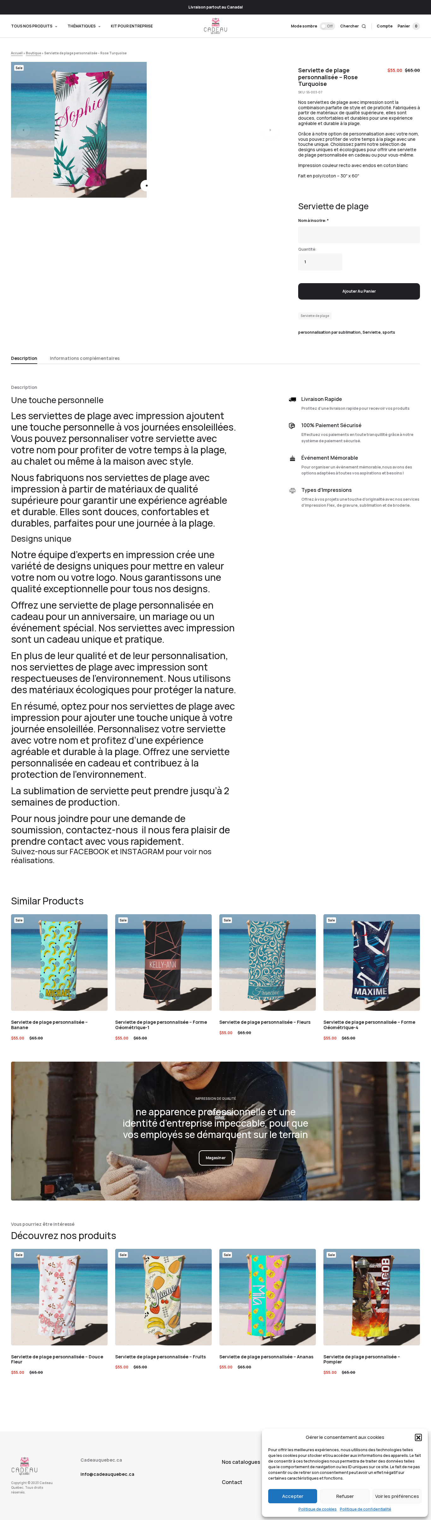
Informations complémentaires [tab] (85, 358)
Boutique (33, 53)
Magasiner (216, 1157)
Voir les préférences (397, 1496)
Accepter (292, 1496)
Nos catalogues (241, 1461)
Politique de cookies (317, 1509)
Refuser (345, 1496)
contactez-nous (103, 829)
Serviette (372, 332)
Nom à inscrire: (313, 220)
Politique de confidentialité (365, 1509)
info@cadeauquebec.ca (107, 1474)
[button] (418, 1437)
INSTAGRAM (142, 851)
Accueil (17, 53)
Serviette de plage (315, 315)
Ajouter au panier (359, 291)
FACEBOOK (89, 851)
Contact (232, 1482)
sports (388, 332)
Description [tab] (24, 358)
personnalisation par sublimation (329, 332)
